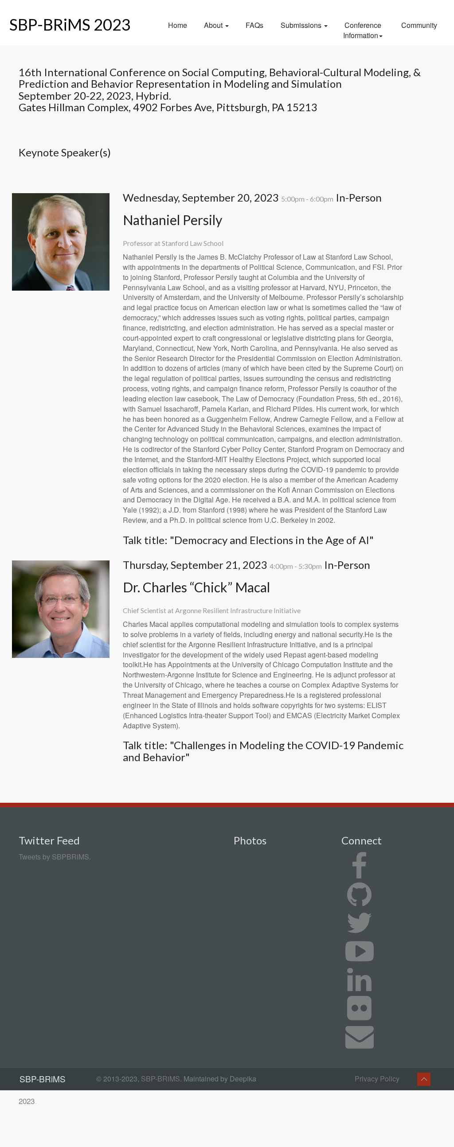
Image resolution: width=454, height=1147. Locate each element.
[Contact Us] (359, 1043)
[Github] (359, 902)
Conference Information (362, 30)
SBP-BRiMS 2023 (70, 24)
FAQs (254, 25)
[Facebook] (359, 873)
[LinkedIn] (359, 987)
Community (419, 25)
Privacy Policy (377, 1078)
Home (177, 25)
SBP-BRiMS (160, 1078)
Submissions (302, 25)
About (214, 25)
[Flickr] (359, 1015)
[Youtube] (359, 958)
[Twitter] (359, 930)
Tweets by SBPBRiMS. (55, 857)
